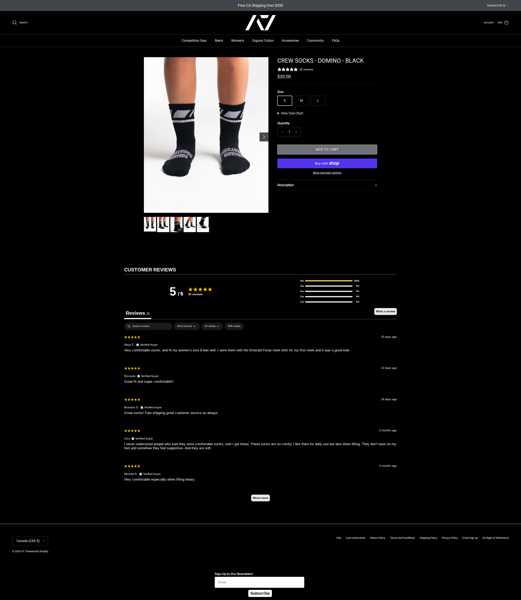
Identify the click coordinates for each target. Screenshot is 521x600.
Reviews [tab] (138, 313)
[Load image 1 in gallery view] (206, 135)
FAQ (338, 537)
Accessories (290, 41)
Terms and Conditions (402, 537)
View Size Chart (292, 113)
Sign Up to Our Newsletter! (234, 574)
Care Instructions (356, 537)
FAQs (335, 41)
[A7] (260, 22)
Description (285, 185)
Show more (260, 497)
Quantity (283, 123)
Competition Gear (194, 41)
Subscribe (260, 593)
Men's (219, 41)
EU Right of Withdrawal (496, 537)
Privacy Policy (450, 537)
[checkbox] (234, 326)
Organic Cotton (263, 41)
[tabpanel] (260, 413)
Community (315, 41)
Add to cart (327, 149)
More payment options (327, 172)
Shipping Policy (428, 537)
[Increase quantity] (297, 131)
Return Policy (377, 537)
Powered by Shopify (36, 551)
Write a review (385, 311)
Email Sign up (470, 537)
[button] (329, 281)
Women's (237, 41)
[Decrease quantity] (281, 131)
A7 (22, 551)
